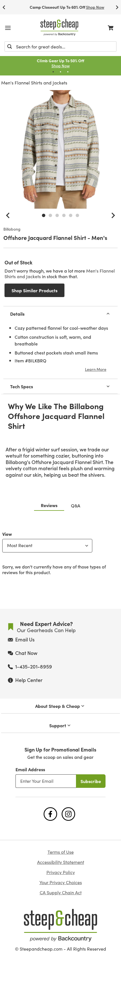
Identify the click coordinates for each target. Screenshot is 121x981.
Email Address (30, 769)
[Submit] (9, 46)
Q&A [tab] (75, 505)
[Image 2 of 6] (50, 215)
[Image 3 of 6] (57, 215)
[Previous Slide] (4, 7)
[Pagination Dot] (53, 71)
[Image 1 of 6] (43, 215)
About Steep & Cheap (57, 706)
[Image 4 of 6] (63, 215)
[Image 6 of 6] (77, 215)
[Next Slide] (117, 7)
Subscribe (90, 781)
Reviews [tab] (49, 505)
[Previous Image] (8, 215)
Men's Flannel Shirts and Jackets (34, 83)
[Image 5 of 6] (70, 215)
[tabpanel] (60, 552)
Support (57, 725)
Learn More (95, 369)
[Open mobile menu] (8, 27)
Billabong (12, 229)
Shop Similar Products (34, 290)
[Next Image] (113, 215)
